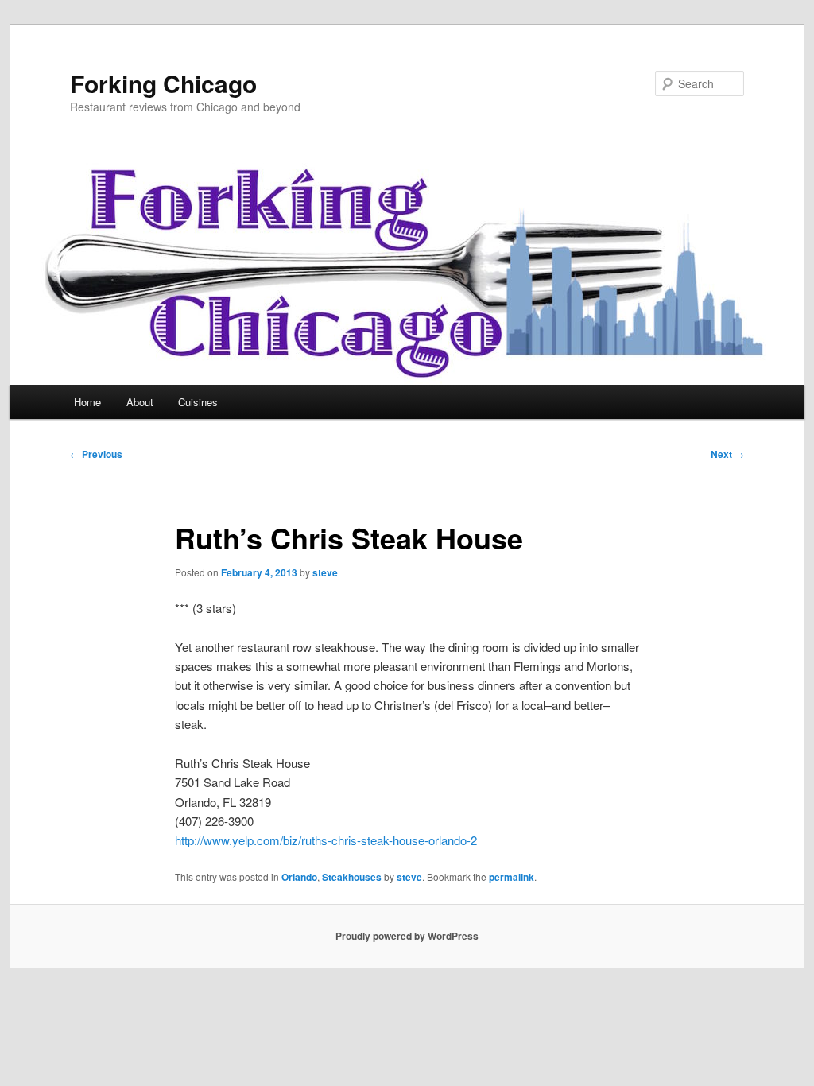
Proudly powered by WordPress (407, 936)
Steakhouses (352, 877)
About (139, 401)
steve (325, 572)
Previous (96, 454)
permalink (511, 877)
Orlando (299, 877)
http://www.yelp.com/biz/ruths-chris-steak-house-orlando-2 (326, 840)
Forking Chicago (163, 83)
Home (87, 401)
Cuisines (198, 401)
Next (727, 454)
